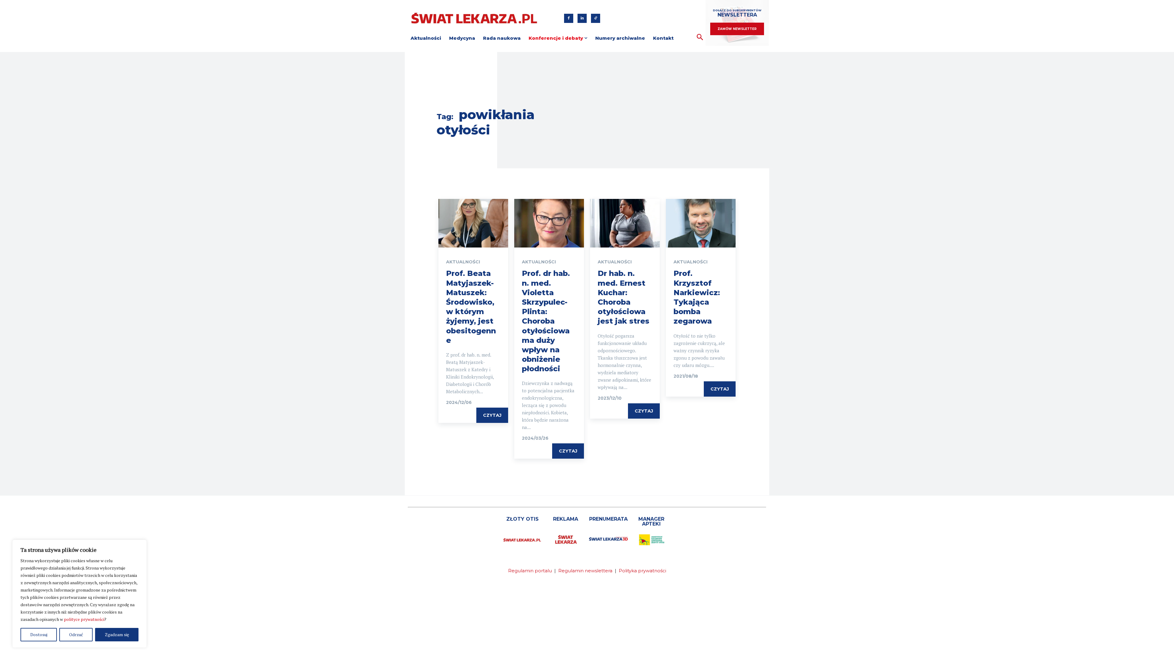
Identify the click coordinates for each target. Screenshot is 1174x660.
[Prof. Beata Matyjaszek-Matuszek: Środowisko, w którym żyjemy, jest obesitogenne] (473, 223)
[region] (79, 594)
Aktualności (463, 262)
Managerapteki (651, 521)
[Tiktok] (595, 18)
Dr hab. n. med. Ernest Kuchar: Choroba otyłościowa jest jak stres (623, 297)
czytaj (492, 415)
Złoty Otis (522, 519)
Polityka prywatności (642, 571)
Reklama (565, 519)
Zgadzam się (117, 634)
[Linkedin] (582, 18)
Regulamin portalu (530, 571)
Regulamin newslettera (585, 571)
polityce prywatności (84, 619)
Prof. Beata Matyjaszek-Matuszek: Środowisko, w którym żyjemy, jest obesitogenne (471, 306)
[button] (700, 37)
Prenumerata (608, 519)
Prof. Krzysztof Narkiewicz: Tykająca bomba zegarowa (697, 297)
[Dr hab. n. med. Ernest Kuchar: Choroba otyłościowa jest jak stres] (625, 223)
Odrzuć (76, 634)
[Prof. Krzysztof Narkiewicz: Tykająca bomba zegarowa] (701, 223)
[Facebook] (568, 18)
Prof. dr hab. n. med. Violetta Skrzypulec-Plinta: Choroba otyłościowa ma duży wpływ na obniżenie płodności (546, 321)
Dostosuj (38, 634)
